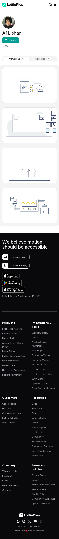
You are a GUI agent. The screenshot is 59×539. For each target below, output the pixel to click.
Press (5, 480)
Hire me (12, 40)
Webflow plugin (40, 332)
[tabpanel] (29, 145)
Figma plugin (8, 338)
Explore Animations (12, 374)
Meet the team (10, 485)
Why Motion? (9, 422)
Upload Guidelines (41, 503)
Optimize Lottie (40, 383)
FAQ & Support (40, 427)
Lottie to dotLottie (42, 374)
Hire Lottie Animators (13, 370)
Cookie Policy (39, 494)
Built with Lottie (10, 417)
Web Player (37, 350)
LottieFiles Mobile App (13, 355)
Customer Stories (11, 413)
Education (37, 408)
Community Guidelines (43, 498)
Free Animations (10, 360)
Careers (6, 490)
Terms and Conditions (43, 484)
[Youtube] (35, 521)
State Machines (40, 441)
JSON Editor (38, 378)
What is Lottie (39, 417)
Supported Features (42, 446)
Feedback (7, 475)
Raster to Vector (41, 359)
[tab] (16, 59)
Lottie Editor (9, 351)
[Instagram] (23, 521)
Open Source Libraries (43, 388)
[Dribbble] (41, 521)
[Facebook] (18, 521)
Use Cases (7, 408)
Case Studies (9, 403)
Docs (34, 403)
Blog (34, 413)
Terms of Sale (39, 489)
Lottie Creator (9, 333)
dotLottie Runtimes (42, 450)
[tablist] (29, 58)
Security (36, 479)
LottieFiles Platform (12, 328)
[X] (29, 521)
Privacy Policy (39, 475)
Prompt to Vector (41, 355)
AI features (37, 455)
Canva (35, 337)
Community (38, 436)
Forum (35, 422)
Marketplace (8, 365)
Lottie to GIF (38, 369)
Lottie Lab (37, 432)
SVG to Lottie (39, 364)
